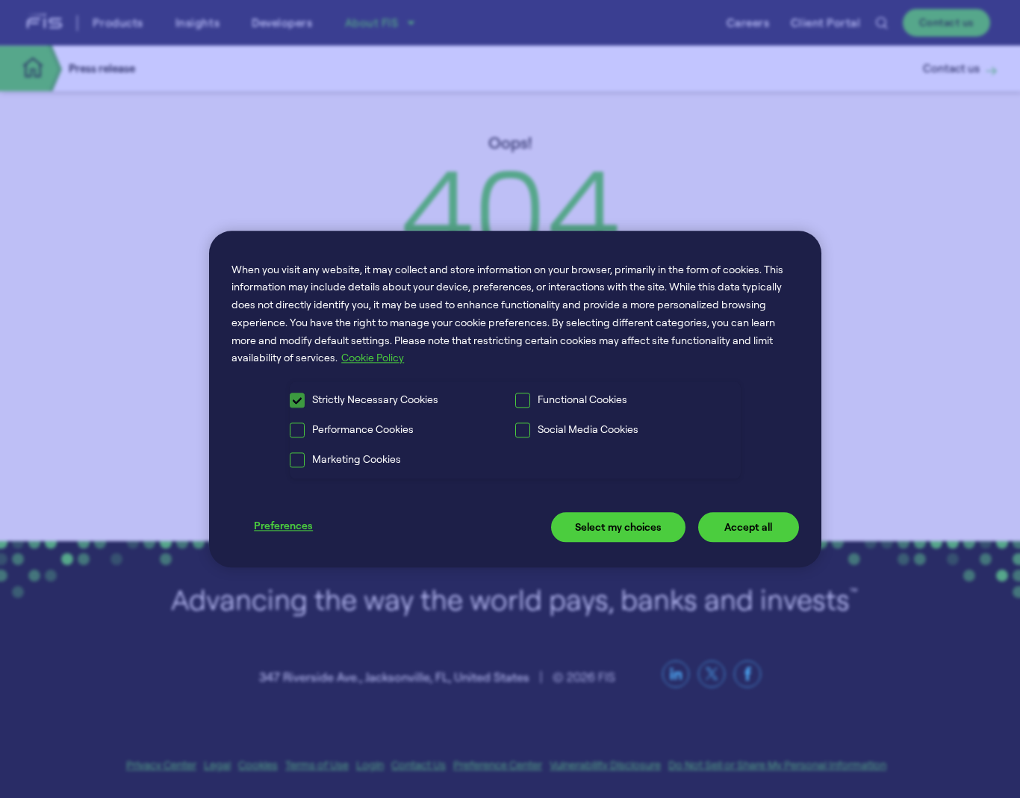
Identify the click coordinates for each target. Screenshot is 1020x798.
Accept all (748, 527)
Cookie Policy (372, 358)
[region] (515, 399)
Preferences (283, 526)
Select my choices (618, 527)
